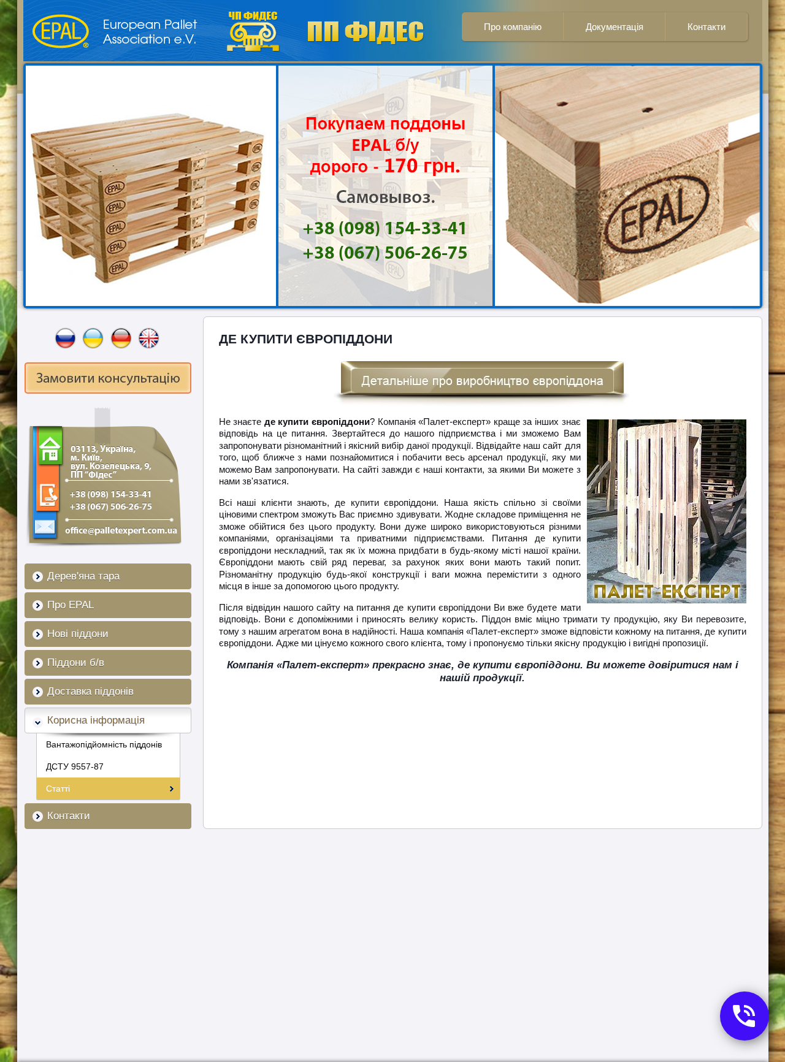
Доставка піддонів (90, 691)
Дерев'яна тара (83, 576)
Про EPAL (70, 605)
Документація (614, 26)
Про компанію (513, 26)
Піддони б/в (75, 662)
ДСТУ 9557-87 (75, 766)
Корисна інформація (96, 720)
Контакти (706, 26)
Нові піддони (78, 634)
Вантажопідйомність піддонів (104, 744)
